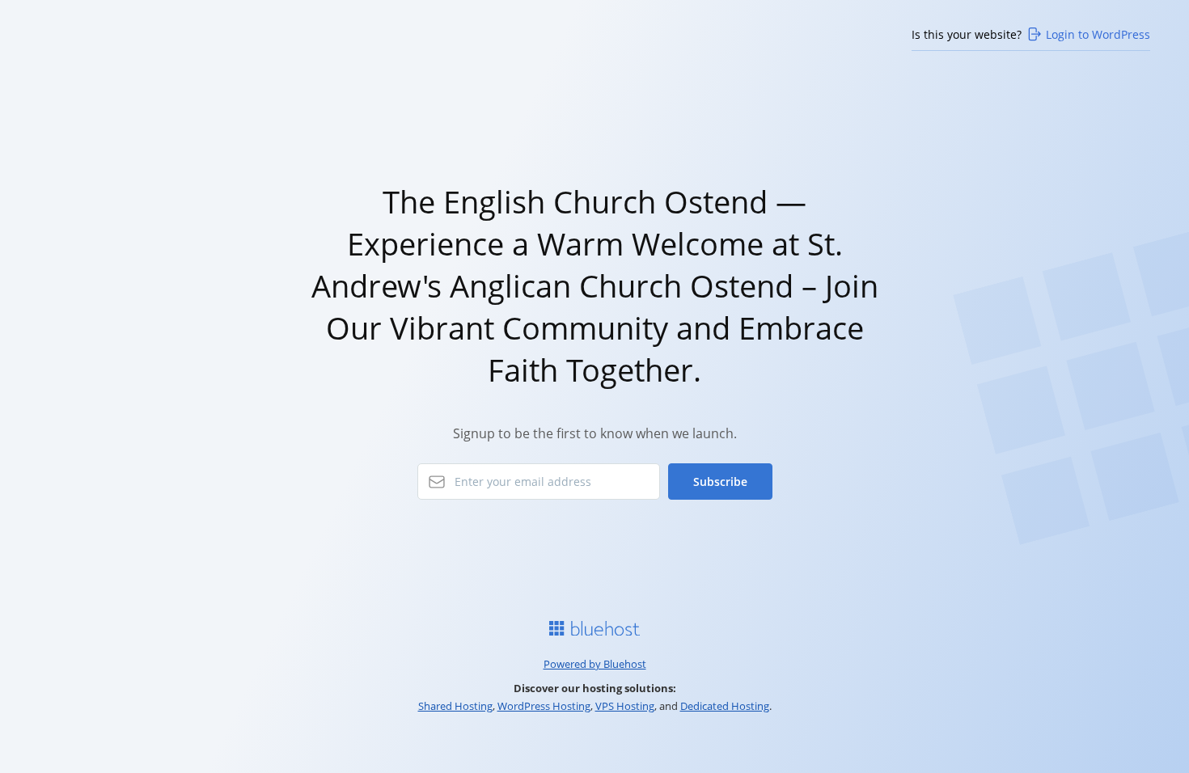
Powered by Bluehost (595, 664)
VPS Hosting (624, 706)
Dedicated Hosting (724, 706)
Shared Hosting (455, 706)
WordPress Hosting (543, 706)
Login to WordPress (1098, 34)
